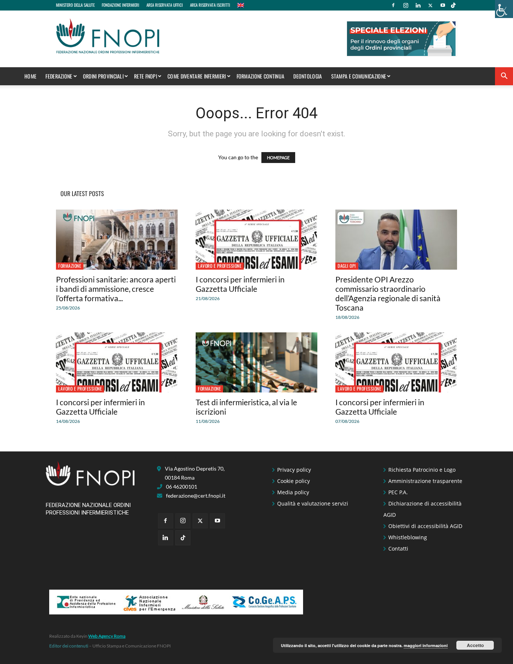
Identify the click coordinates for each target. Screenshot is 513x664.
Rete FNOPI (145, 76)
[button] (504, 76)
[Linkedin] (418, 5)
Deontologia (307, 76)
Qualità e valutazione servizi (312, 503)
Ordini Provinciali (103, 76)
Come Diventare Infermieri (196, 76)
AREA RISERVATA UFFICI (164, 5)
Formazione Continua (261, 76)
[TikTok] (453, 5)
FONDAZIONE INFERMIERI (120, 5)
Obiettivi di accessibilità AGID (425, 526)
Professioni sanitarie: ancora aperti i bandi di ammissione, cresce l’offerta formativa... (116, 289)
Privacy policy (294, 469)
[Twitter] (430, 5)
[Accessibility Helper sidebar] (504, 9)
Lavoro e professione (219, 266)
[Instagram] (405, 5)
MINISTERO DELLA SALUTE (75, 5)
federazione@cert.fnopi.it (195, 495)
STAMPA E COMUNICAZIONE (358, 76)
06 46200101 (181, 486)
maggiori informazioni (426, 645)
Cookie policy (293, 480)
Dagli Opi (347, 266)
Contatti (398, 548)
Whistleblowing (407, 537)
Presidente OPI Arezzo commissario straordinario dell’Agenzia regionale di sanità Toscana (388, 293)
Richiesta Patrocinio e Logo (422, 469)
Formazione (69, 266)
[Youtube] (442, 5)
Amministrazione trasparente (425, 480)
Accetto (475, 645)
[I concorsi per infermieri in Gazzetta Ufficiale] (256, 240)
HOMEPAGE (278, 157)
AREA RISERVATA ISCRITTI (210, 5)
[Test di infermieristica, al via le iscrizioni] (256, 362)
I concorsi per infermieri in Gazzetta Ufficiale (240, 284)
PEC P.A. (398, 492)
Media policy (293, 492)
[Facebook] (393, 5)
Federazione (58, 76)
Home (30, 76)
